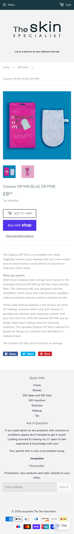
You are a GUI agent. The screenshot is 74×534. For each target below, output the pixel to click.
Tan (37, 416)
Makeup (37, 411)
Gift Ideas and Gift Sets (37, 395)
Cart (68, 5)
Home (6, 67)
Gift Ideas (23, 67)
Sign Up (63, 487)
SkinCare (37, 405)
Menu (11, 5)
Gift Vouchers (37, 400)
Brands (37, 390)
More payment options (20, 236)
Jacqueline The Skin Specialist (39, 511)
